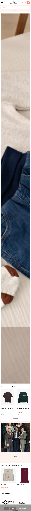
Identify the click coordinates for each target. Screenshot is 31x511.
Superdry (2, 407)
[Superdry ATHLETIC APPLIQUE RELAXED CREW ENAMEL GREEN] (23, 397)
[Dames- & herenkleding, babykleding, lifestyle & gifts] (13, 3)
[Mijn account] (22, 2)
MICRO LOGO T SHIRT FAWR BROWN (7, 409)
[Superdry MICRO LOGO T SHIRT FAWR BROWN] (7, 397)
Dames (15, 456)
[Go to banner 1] (15, 440)
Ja (6, 508)
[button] (14, 382)
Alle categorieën (4, 487)
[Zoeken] (28, 7)
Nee (13, 508)
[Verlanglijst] (25, 3)
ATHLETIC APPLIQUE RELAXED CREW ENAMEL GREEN (23, 409)
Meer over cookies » (22, 508)
